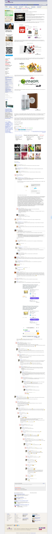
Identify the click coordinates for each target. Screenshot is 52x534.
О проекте (15, 528)
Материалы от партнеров (8, 65)
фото (12, 132)
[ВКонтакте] (14, 525)
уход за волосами (7, 131)
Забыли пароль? (6, 15)
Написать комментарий (17, 162)
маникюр (8, 125)
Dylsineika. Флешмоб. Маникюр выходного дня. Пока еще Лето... (8, 79)
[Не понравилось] (24, 164)
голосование (6, 122)
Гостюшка (18, 164)
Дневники (6, 59)
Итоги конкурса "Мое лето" (8, 86)
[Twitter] (17, 525)
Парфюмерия (10, 7)
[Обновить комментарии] (51, 217)
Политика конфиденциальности (33, 528)
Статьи (27, 8)
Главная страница (7, 58)
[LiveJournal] (19, 525)
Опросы (8, 520)
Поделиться (6, 99)
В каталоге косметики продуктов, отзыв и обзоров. (25, 516)
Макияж (26, 6)
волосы (9, 121)
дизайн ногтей (10, 122)
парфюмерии (20, 4)
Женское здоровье (39, 6)
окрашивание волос (7, 126)
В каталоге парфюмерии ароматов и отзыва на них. (25, 519)
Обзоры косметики (7, 8)
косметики (15, 4)
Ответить (17, 166)
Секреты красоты (33, 7)
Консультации (6, 72)
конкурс (7, 123)
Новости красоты (33, 6)
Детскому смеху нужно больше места (9, 35)
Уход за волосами (21, 6)
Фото (23, 4)
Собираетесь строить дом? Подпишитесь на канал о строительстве (8, 31)
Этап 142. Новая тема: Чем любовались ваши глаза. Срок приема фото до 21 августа (8, 90)
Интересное (17, 124)
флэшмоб (10, 132)
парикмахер (7, 127)
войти (16, 488)
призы (8, 128)
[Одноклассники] (16, 525)
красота (9, 124)
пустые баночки (11, 128)
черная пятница (21, 123)
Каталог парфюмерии (8, 62)
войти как (18, 489)
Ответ (19, 215)
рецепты (7, 129)
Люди (26, 4)
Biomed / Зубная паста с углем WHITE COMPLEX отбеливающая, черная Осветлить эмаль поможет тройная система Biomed (9, 110)
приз (7, 128)
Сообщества (7, 60)
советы (12, 129)
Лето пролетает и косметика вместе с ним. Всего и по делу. (9, 87)
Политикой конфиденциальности (8, 21)
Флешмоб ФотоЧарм (7, 132)
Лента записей (8, 4)
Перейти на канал (8, 55)
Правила (6, 69)
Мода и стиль (20, 7)
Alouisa (17, 174)
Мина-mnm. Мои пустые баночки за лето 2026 (37, 517)
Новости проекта (24, 8)
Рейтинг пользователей (9, 517)
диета (8, 122)
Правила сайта (27, 528)
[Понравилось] (25, 164)
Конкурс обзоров (7, 64)
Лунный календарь (7, 73)
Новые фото (7, 63)
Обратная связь (19, 528)
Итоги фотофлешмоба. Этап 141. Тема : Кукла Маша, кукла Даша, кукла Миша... (9, 77)
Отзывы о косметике (12, 8)
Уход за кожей (15, 6)
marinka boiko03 (19, 177)
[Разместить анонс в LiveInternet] (22, 129)
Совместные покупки (31, 4)
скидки (16, 123)
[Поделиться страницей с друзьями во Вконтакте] (18, 129)
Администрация (7, 68)
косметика (6, 124)
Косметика (10, 6)
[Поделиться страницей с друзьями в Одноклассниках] (17, 129)
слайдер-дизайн (10, 129)
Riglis (17, 218)
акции (18, 123)
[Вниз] (51, 218)
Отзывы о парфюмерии (18, 8)
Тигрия (19, 214)
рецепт (5, 129)
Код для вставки (29, 129)
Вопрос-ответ (30, 8)
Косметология (15, 7)
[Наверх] (51, 216)
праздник (6, 128)
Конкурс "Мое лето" (7, 85)
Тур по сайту (7, 67)
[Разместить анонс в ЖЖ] (25, 129)
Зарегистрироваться (18, 487)
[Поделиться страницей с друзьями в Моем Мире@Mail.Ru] (19, 129)
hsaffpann (18, 281)
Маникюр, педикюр (27, 7)
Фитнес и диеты (39, 7)
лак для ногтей (11, 124)
